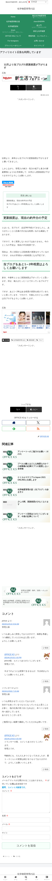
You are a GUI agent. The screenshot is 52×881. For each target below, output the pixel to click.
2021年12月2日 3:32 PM (12, 657)
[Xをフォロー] (38, 422)
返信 (46, 648)
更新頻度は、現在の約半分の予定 (19, 201)
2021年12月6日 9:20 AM (12, 739)
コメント (7, 791)
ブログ (40, 340)
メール (6, 824)
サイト (5, 833)
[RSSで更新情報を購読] (38, 428)
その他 (7, 340)
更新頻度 (31, 340)
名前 (5, 816)
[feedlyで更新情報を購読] (14, 428)
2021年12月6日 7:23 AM (10, 691)
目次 (23, 195)
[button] (34, 87)
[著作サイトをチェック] (14, 422)
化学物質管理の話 (19, 340)
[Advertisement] (26, 127)
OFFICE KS (9, 654)
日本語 (34, 2)
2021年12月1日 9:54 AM (10, 624)
